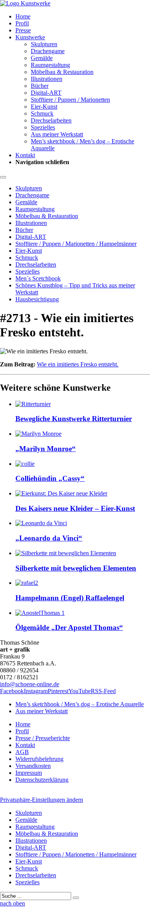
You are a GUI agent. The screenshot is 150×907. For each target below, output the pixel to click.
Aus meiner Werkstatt (57, 134)
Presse (23, 30)
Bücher (39, 85)
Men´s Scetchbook (38, 278)
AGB (22, 752)
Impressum (28, 772)
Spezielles (43, 127)
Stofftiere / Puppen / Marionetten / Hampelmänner (76, 243)
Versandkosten (33, 766)
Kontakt (25, 155)
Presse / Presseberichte (42, 738)
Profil (22, 23)
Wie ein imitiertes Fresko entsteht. (77, 364)
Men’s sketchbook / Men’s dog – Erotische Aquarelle (79, 704)
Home (22, 16)
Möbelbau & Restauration (62, 72)
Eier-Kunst (44, 106)
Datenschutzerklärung (41, 779)
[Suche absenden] (76, 898)
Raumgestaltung (50, 65)
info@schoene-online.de (29, 684)
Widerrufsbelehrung (39, 759)
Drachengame (48, 51)
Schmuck (42, 113)
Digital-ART (46, 92)
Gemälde (42, 58)
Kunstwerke (30, 37)
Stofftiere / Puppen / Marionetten (70, 99)
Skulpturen (44, 44)
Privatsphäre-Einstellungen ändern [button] (41, 799)
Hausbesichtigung (37, 299)
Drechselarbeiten (51, 120)
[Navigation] (3, 177)
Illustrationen (46, 79)
